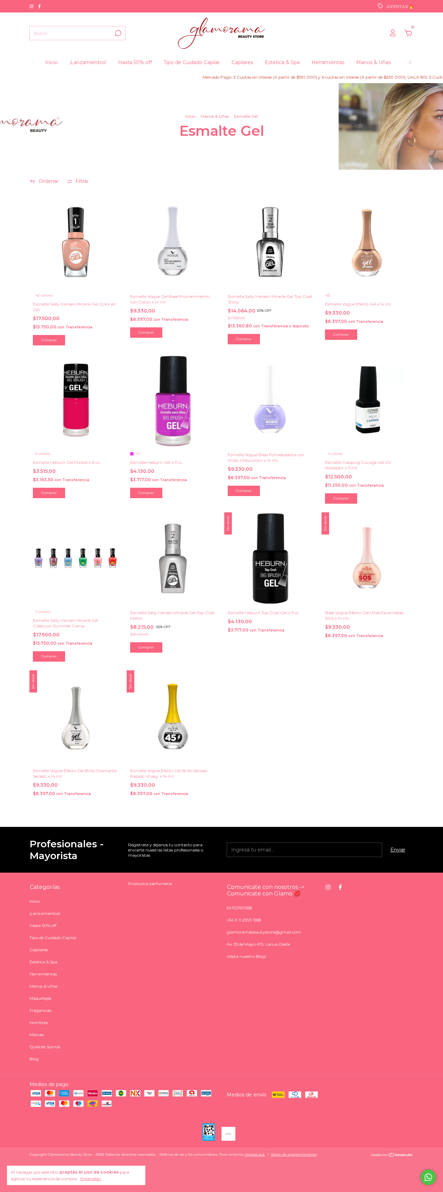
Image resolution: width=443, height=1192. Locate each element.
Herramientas (327, 62)
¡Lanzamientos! (88, 62)
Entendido (90, 1178)
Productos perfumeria (150, 883)
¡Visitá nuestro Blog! (246, 956)
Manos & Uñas (373, 62)
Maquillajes (40, 998)
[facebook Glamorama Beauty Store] (39, 6)
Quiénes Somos (44, 1046)
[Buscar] (117, 33)
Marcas (36, 1034)
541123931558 (239, 907)
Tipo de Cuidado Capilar (192, 62)
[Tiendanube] (392, 1155)
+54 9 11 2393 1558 (244, 919)
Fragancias (40, 1010)
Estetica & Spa (282, 62)
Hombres (38, 1022)
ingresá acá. (255, 1154)
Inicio (51, 62)
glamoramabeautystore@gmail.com (264, 932)
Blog (34, 1058)
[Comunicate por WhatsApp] (428, 1177)
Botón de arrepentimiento (294, 1154)
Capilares (242, 62)
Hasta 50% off (135, 62)
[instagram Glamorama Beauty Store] (32, 6)
